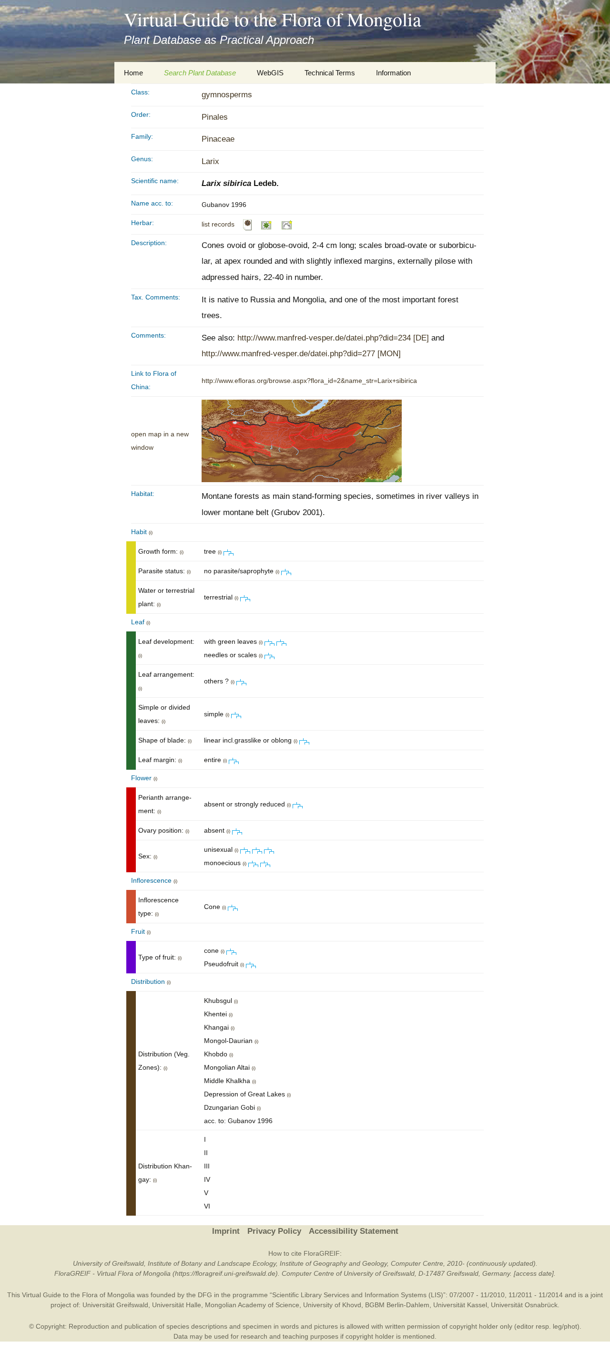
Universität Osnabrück (524, 1305)
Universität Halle (176, 1305)
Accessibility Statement (353, 1231)
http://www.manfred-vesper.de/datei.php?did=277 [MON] (301, 353)
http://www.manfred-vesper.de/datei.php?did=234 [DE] (333, 337)
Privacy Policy (274, 1231)
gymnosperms (227, 94)
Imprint (226, 1231)
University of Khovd (332, 1305)
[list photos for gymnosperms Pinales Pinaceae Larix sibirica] (266, 224)
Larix (210, 161)
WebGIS (270, 73)
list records (218, 224)
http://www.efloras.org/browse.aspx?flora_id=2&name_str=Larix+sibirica (309, 380)
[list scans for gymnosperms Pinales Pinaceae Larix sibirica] (247, 224)
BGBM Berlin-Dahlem (397, 1305)
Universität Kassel (460, 1305)
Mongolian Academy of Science (252, 1305)
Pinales (215, 117)
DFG (205, 1295)
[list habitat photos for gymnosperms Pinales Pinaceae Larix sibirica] (287, 224)
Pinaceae (218, 139)
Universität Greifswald (115, 1305)
